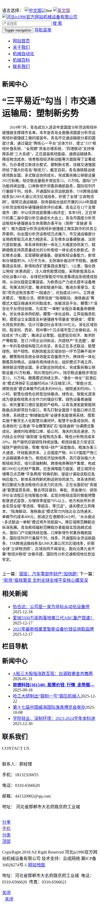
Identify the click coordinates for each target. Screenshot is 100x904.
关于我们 (21, 47)
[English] (61, 10)
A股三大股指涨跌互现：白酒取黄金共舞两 (53, 673)
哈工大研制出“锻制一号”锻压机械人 (47, 696)
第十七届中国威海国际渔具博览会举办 (49, 707)
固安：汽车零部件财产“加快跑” (48, 574)
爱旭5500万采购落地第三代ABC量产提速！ (53, 618)
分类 (6, 835)
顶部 (6, 841)
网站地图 (36, 865)
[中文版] (33, 10)
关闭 (9, 899)
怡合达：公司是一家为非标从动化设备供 (51, 606)
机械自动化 (23, 53)
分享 (6, 822)
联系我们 (21, 66)
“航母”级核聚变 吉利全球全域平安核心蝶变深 (45, 580)
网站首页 (21, 41)
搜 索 (57, 23)
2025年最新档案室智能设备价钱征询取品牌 (53, 629)
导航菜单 (42, 30)
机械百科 (21, 60)
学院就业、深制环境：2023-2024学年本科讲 (54, 718)
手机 (6, 828)
